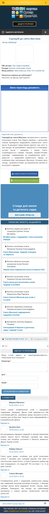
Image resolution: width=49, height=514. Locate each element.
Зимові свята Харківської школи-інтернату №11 (24, 270)
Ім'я (4, 375)
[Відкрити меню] (45, 32)
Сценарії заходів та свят (14, 339)
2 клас (27, 339)
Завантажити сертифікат (25, 180)
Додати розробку (26, 24)
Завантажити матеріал (25, 174)
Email (4, 383)
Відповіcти (5, 423)
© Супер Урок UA (13, 504)
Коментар (6, 361)
